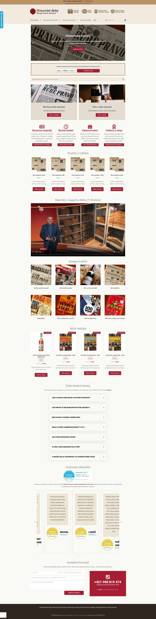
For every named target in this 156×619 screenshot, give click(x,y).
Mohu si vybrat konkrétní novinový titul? (68, 427)
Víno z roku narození (69, 20)
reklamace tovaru (73, 607)
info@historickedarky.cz (110, 589)
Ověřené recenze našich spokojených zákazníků (78, 484)
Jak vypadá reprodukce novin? (64, 437)
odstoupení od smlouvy (60, 607)
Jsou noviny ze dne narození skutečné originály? (71, 407)
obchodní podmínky (45, 607)
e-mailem (108, 390)
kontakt (114, 607)
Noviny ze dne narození (51, 20)
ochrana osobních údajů (87, 607)
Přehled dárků (34, 20)
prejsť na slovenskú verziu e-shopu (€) (78, 3)
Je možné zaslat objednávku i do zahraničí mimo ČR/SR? (73, 457)
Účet (95, 20)
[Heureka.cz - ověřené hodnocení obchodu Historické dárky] (78, 475)
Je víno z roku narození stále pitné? (66, 447)
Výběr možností (38, 189)
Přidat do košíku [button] (41, 375)
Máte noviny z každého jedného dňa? (66, 417)
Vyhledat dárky (88, 70)
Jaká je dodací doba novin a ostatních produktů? (71, 398)
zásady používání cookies (103, 607)
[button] (33, 43)
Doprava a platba (85, 20)
